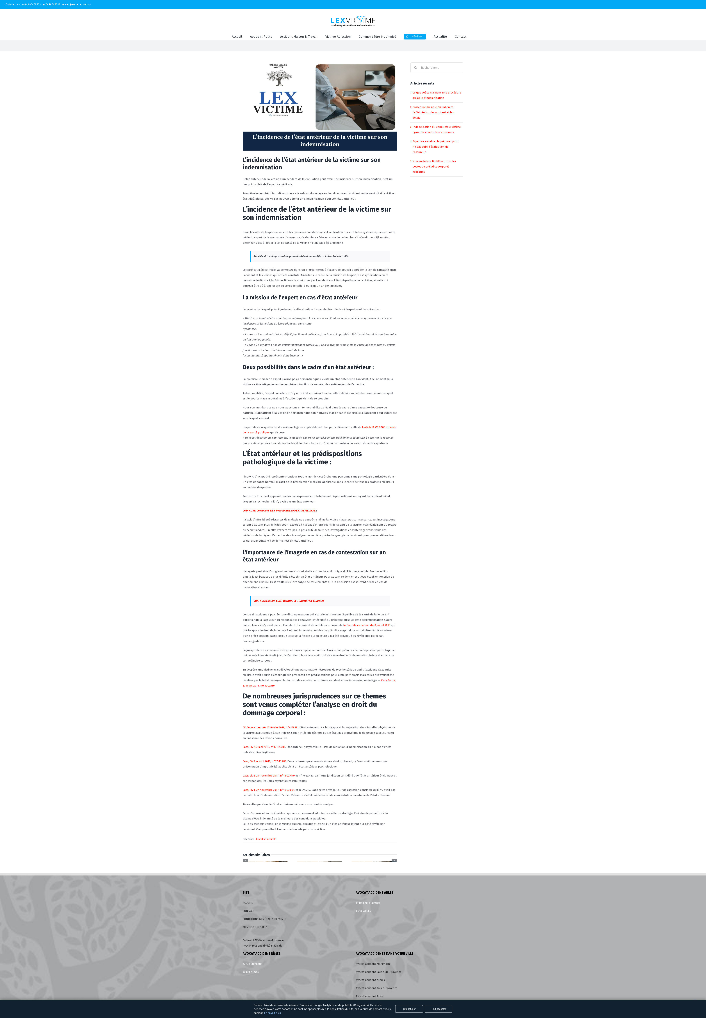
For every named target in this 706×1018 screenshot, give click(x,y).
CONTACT (248, 911)
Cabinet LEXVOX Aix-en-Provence (263, 940)
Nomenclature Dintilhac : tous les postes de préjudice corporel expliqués (434, 167)
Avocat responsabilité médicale (262, 945)
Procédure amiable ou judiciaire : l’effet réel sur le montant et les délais (433, 112)
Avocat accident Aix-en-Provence (376, 988)
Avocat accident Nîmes (370, 980)
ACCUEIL (248, 903)
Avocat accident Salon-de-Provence (378, 972)
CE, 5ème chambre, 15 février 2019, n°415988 (270, 727)
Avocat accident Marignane (373, 963)
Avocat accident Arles (369, 996)
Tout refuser (409, 1009)
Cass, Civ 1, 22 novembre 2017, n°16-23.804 (269, 790)
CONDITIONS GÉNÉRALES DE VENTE (264, 919)
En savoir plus (272, 1012)
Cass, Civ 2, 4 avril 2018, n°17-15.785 (264, 761)
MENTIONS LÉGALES (255, 927)
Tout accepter (438, 1009)
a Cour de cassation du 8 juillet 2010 (367, 625)
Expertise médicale (266, 839)
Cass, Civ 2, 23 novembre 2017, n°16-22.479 (269, 775)
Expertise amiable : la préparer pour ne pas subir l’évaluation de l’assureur (436, 147)
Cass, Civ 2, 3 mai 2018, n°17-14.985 (264, 747)
